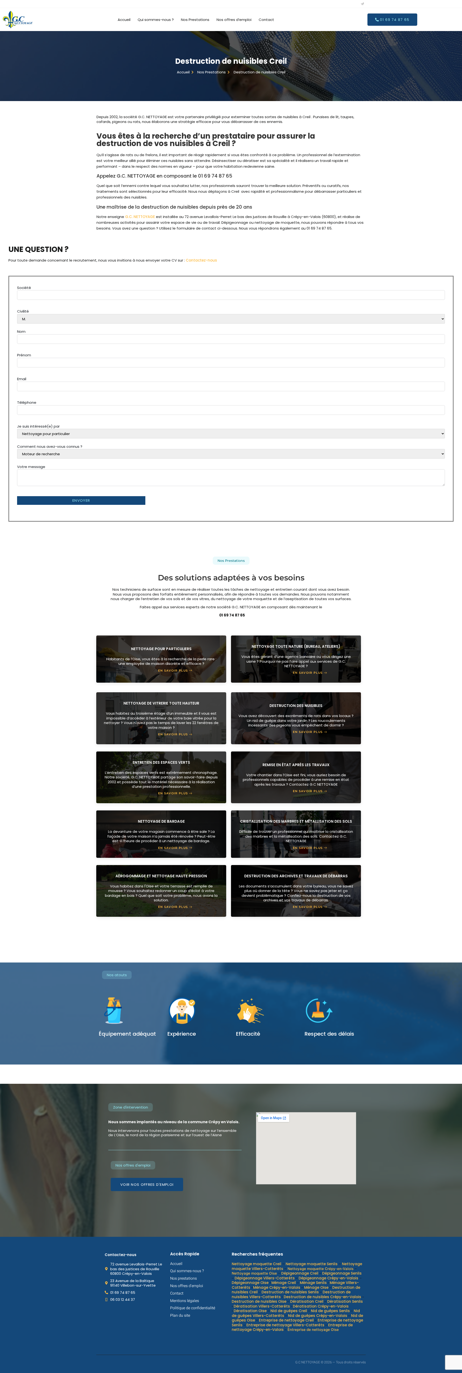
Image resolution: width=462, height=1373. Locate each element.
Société (24, 287)
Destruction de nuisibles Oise (259, 1301)
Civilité (23, 311)
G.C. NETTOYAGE (140, 216)
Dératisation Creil (306, 1301)
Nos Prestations (195, 19)
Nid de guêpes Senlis (330, 1310)
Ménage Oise (316, 1287)
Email (21, 379)
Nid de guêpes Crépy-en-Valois (317, 1315)
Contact (266, 19)
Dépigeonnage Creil (299, 1273)
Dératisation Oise (250, 1310)
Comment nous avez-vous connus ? (49, 446)
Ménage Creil (283, 1282)
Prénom (24, 355)
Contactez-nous (201, 260)
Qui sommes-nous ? (156, 19)
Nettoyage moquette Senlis (312, 1263)
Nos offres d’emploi (234, 19)
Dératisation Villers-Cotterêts (262, 1306)
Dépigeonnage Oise (250, 1282)
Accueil (124, 19)
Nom (21, 331)
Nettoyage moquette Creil (256, 1263)
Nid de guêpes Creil (288, 1310)
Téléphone (26, 402)
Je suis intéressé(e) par (38, 426)
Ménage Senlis (313, 1282)
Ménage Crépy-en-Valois (276, 1287)
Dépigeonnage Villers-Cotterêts (265, 1277)
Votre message (31, 466)
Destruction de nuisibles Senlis (290, 1292)
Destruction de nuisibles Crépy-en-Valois (322, 1296)
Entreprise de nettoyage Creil (286, 1320)
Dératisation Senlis (345, 1301)
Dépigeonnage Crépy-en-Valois (328, 1277)
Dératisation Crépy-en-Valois (321, 1306)
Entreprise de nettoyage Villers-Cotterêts (285, 1324)
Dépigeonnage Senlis (342, 1273)
